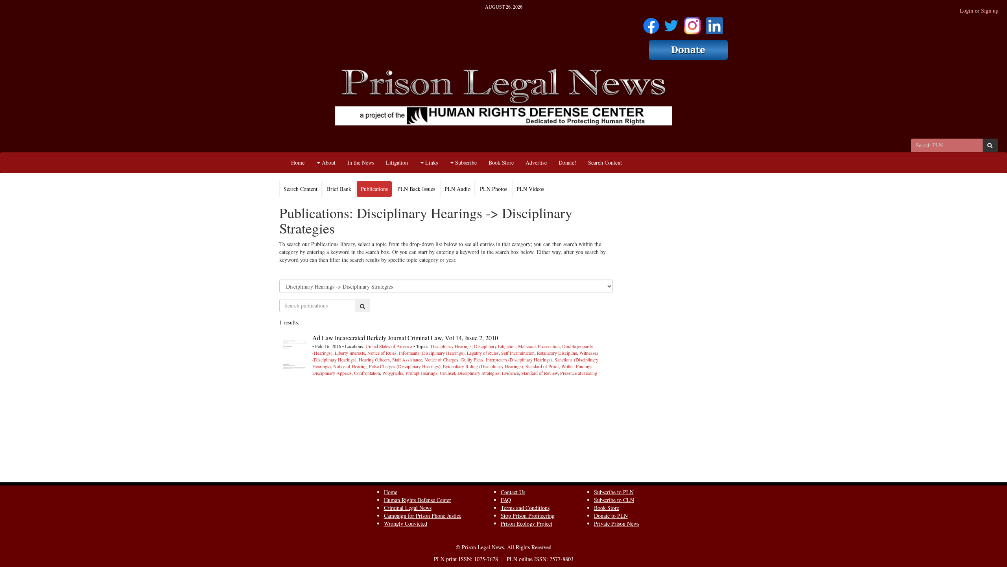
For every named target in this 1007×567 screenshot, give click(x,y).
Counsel (447, 373)
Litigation (397, 162)
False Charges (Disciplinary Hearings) (405, 366)
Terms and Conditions (525, 507)
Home (297, 162)
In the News (360, 162)
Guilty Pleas (472, 359)
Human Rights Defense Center (417, 500)
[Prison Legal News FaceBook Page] (651, 23)
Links (431, 162)
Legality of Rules (483, 353)
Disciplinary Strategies (478, 373)
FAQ (506, 500)
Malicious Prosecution (539, 346)
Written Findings (576, 366)
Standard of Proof (542, 366)
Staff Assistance (407, 359)
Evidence (510, 373)
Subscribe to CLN (614, 500)
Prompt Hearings (421, 373)
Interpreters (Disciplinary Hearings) (519, 359)
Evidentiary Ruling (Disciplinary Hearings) (483, 366)
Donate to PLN (611, 515)
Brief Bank (339, 189)
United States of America (388, 346)
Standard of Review (539, 373)
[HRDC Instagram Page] (692, 23)
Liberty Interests (350, 353)
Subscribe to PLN (614, 492)
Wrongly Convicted (405, 523)
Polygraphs (392, 373)
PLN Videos (530, 189)
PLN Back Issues (416, 189)
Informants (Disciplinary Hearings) (432, 353)
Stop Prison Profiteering (528, 515)
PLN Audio (457, 189)
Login (966, 10)
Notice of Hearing (350, 366)
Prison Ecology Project (526, 523)
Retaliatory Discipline (557, 353)
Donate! (567, 162)
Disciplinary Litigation (495, 346)
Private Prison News (616, 523)
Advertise (536, 162)
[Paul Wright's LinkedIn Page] (714, 23)
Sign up (989, 10)
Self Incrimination (518, 353)
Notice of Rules (382, 353)
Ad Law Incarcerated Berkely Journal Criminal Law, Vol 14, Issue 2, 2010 (405, 338)
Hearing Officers (374, 359)
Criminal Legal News (408, 507)
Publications (374, 189)
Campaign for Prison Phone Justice (422, 515)
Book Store (501, 162)
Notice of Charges (441, 359)
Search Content (605, 162)
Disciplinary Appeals (332, 373)
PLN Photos (493, 189)
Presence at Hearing (578, 373)
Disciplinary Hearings (451, 346)
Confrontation (367, 373)
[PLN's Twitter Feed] (671, 23)
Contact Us (513, 492)
